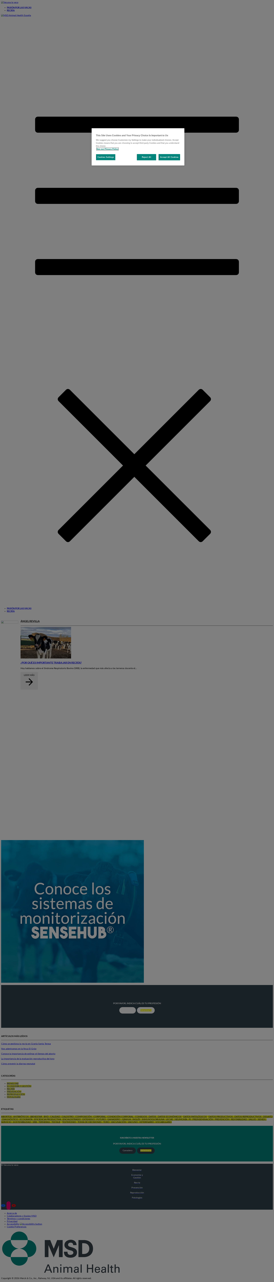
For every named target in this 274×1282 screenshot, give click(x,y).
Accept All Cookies (169, 157)
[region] (138, 147)
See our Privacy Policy (107, 149)
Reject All (146, 157)
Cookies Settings (105, 157)
